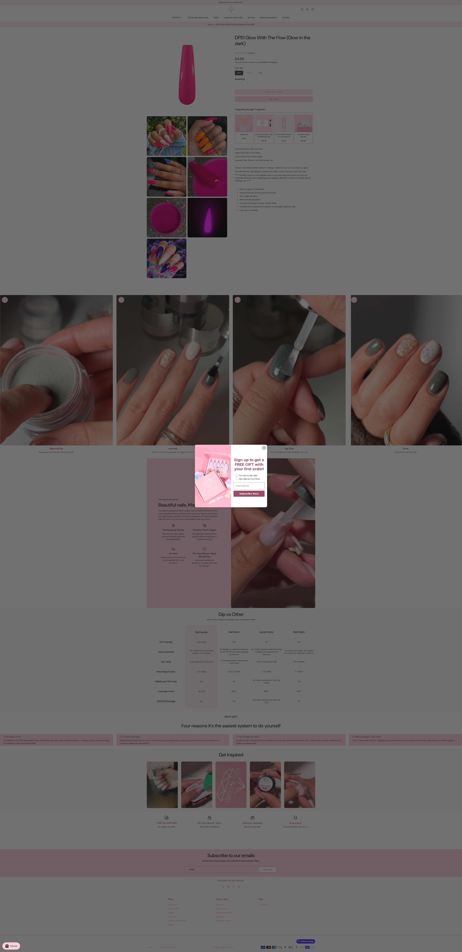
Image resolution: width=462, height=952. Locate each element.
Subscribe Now (249, 493)
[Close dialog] (264, 448)
